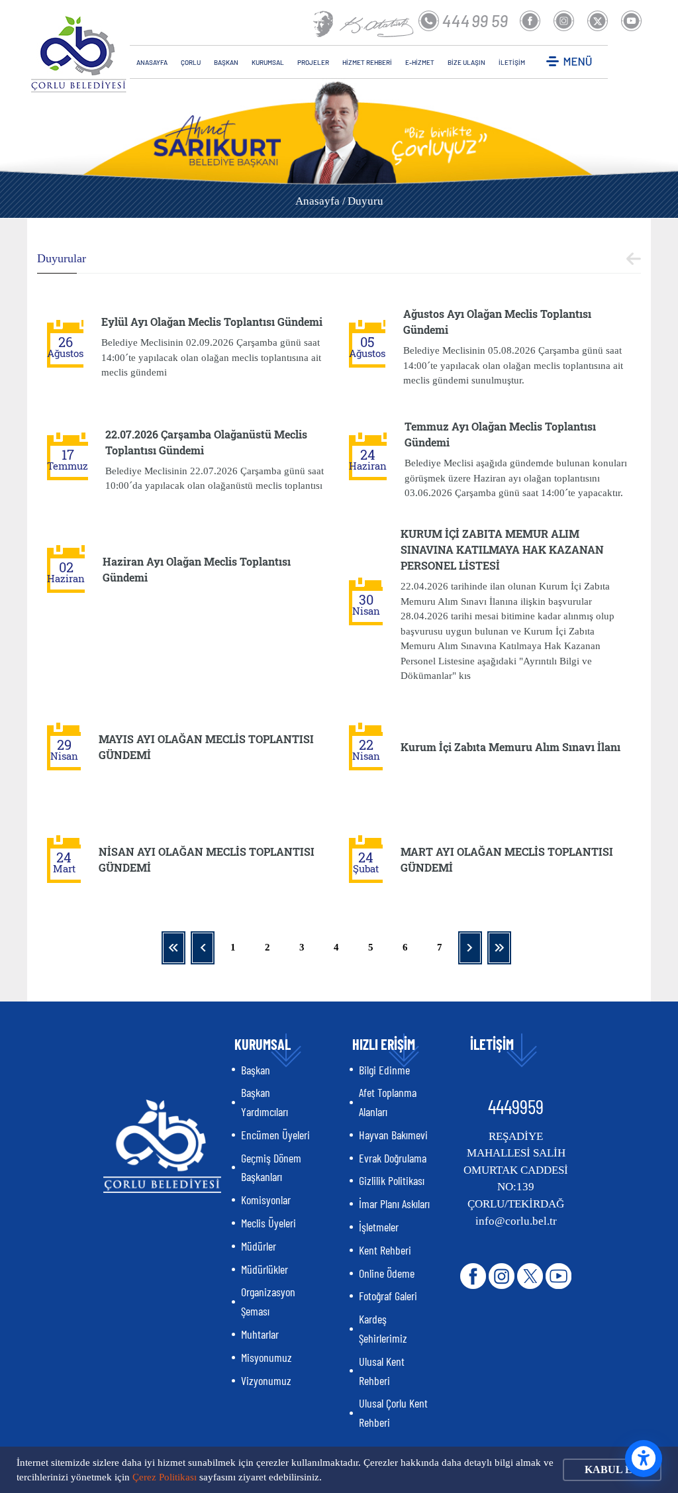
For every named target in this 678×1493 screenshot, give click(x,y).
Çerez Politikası (164, 1477)
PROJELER (313, 62)
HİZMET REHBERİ (367, 62)
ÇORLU (191, 62)
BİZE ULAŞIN (466, 62)
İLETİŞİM (512, 62)
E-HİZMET (419, 62)
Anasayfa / (320, 201)
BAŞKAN (226, 62)
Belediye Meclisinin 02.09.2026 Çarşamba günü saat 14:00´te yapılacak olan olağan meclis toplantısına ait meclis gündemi (211, 357)
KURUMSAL (268, 62)
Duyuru (365, 201)
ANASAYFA (152, 62)
